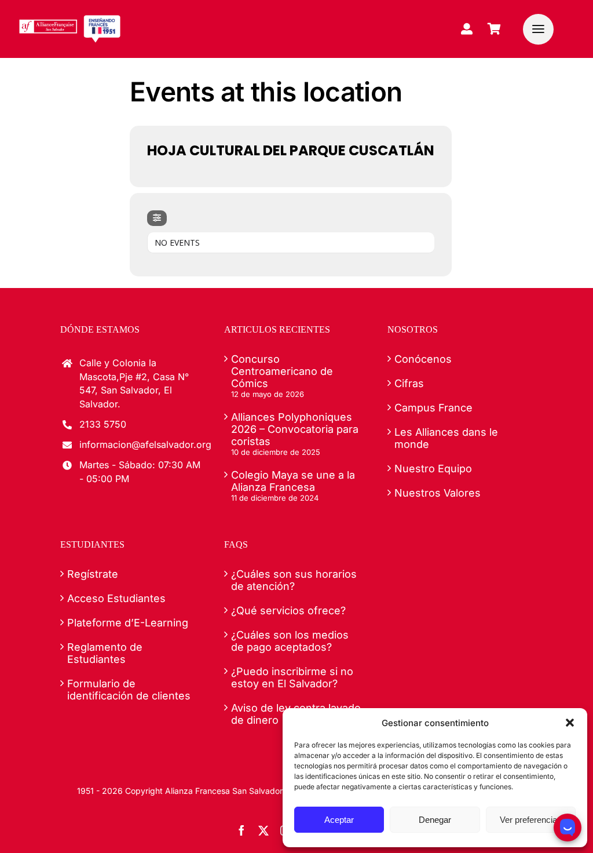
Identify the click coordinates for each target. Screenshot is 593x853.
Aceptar (339, 820)
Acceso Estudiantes (116, 598)
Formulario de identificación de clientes (129, 689)
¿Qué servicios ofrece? (288, 610)
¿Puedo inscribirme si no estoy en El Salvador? (292, 677)
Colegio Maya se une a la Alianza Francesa (293, 481)
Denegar (435, 820)
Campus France (433, 408)
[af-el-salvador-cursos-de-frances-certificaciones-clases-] (69, 19)
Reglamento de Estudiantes (104, 653)
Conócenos (423, 359)
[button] (570, 722)
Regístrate (92, 574)
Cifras (409, 383)
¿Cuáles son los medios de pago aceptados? (290, 641)
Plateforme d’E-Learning (127, 623)
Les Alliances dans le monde (446, 438)
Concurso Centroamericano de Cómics (282, 371)
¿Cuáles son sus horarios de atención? (294, 580)
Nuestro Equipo (433, 468)
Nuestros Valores (437, 493)
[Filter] (157, 218)
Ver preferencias (531, 820)
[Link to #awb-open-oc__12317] (538, 29)
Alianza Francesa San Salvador (224, 791)
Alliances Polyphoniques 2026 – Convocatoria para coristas (294, 429)
